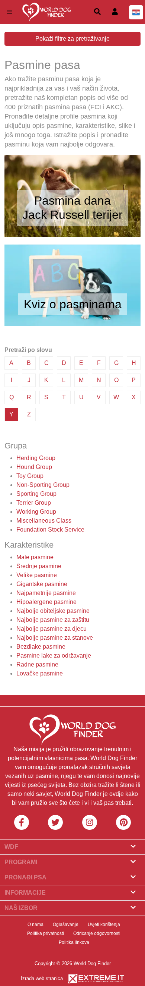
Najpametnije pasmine (46, 593)
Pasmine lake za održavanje (53, 655)
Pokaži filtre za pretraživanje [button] (72, 38)
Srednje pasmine (38, 566)
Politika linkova (74, 942)
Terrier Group (33, 503)
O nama (36, 924)
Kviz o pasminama (73, 304)
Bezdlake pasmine (40, 646)
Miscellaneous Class (43, 520)
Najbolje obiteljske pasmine (53, 611)
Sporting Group (36, 494)
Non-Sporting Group (43, 485)
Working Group (36, 511)
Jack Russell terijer (72, 214)
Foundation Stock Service (50, 529)
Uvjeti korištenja (104, 924)
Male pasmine (35, 557)
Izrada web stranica (42, 978)
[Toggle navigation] (9, 12)
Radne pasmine (37, 664)
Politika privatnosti (45, 933)
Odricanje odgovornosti (96, 933)
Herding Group (35, 458)
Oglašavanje (65, 924)
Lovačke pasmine (39, 673)
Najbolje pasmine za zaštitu (52, 620)
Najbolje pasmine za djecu (51, 629)
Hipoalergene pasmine (46, 602)
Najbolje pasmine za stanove (54, 637)
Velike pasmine (36, 575)
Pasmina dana (72, 200)
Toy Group (30, 476)
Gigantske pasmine (41, 584)
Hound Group (34, 467)
